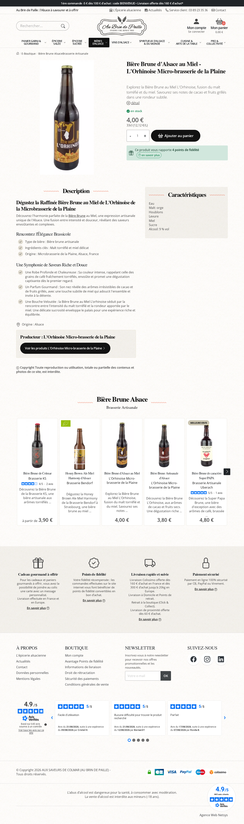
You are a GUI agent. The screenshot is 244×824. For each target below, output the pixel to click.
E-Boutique (29, 53)
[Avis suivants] (224, 718)
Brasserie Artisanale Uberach (206, 485)
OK (166, 676)
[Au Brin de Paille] (17, 53)
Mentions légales (28, 679)
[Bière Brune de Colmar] (37, 445)
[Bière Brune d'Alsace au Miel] (122, 445)
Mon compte (74, 655)
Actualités (155, 10)
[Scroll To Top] (237, 817)
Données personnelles (32, 673)
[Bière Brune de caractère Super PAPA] (206, 445)
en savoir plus (151, 155)
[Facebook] (193, 659)
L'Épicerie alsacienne (127, 10)
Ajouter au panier (179, 135)
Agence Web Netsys (214, 815)
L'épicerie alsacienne (31, 655)
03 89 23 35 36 (188, 10)
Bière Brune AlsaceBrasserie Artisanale (63, 53)
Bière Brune (76, 216)
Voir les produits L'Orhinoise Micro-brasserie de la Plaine (63, 348)
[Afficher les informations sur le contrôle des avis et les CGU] (45, 724)
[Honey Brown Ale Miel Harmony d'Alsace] (79, 445)
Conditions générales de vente (87, 684)
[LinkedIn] (221, 659)
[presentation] (227, 472)
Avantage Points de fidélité (84, 661)
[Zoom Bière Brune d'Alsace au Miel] (66, 117)
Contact (220, 10)
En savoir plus (36, 608)
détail (135, 103)
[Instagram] (207, 659)
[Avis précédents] (52, 718)
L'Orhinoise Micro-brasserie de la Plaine (79, 336)
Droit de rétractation (80, 673)
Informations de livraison (83, 667)
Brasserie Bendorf (80, 483)
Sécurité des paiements (82, 679)
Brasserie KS (37, 478)
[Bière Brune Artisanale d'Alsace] (164, 445)
